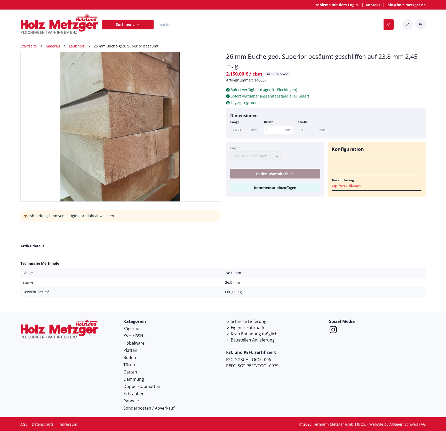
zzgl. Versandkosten (346, 185)
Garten (130, 372)
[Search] (389, 24)
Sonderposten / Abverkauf (148, 408)
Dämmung (133, 379)
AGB (24, 424)
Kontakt (373, 4)
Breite (268, 122)
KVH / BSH (133, 336)
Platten (130, 350)
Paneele (131, 401)
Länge (235, 122)
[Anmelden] (407, 24)
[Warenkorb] (420, 24)
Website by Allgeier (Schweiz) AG (397, 424)
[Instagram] (333, 330)
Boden (129, 357)
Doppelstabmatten (141, 386)
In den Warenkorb (272, 173)
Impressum (67, 424)
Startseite (28, 46)
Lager (234, 148)
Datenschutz (42, 424)
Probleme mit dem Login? (336, 4)
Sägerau (131, 328)
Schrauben (134, 393)
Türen (129, 365)
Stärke (303, 122)
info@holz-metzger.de (406, 4)
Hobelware (134, 343)
